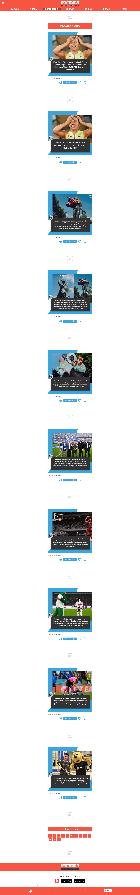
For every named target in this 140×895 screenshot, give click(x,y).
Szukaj (88, 9)
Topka (33, 9)
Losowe (70, 9)
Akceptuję (107, 890)
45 (55, 839)
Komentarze (70, 82)
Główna (15, 9)
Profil (124, 9)
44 (50, 839)
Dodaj (106, 9)
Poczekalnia (51, 9)
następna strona (70, 829)
